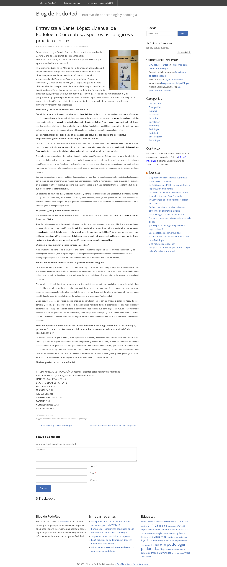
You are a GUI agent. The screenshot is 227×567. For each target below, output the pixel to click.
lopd (150, 540)
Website (93, 480)
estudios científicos (171, 529)
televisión (145, 552)
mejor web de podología (175, 540)
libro (70, 418)
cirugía (180, 521)
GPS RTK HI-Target (158, 64)
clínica (153, 525)
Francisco (42, 46)
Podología (65, 46)
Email (92, 473)
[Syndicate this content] (147, 172)
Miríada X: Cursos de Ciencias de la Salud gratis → (114, 425)
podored (148, 548)
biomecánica (161, 521)
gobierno (181, 533)
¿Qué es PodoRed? (48, 3)
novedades (145, 545)
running (182, 549)
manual (75, 418)
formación (166, 533)
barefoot (151, 521)
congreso (180, 525)
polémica (169, 549)
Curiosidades (155, 103)
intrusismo (171, 537)
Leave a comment (81, 46)
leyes (144, 540)
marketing (158, 540)
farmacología (155, 533)
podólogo (160, 549)
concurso (171, 526)
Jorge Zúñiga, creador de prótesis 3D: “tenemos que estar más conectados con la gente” (170, 218)
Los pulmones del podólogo (175, 83)
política (176, 549)
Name (92, 466)
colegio (163, 525)
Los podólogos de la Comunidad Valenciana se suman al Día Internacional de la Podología (169, 236)
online (151, 545)
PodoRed (153, 133)
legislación (183, 537)
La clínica (153, 118)
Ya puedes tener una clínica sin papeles (110, 536)
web (143, 556)
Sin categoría (155, 136)
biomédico (47, 418)
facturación (185, 530)
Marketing (154, 125)
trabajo (154, 552)
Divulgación (155, 107)
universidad (165, 552)
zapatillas (149, 556)
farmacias (144, 533)
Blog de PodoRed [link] (56, 13)
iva (177, 537)
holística (64, 418)
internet (160, 536)
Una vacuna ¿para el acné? (162, 243)
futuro (173, 533)
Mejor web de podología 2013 (100, 3)
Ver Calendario (183, 52)
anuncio (144, 521)
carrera (173, 521)
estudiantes (154, 529)
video (187, 552)
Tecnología (154, 140)
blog (168, 521)
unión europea (178, 553)
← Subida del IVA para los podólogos (54, 425)
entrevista (56, 418)
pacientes (160, 545)
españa (145, 529)
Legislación (154, 121)
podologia (83, 418)
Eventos (153, 110)
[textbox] (86, 454)
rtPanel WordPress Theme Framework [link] (132, 564)
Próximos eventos (72, 3)
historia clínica (148, 537)
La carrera (154, 114)
